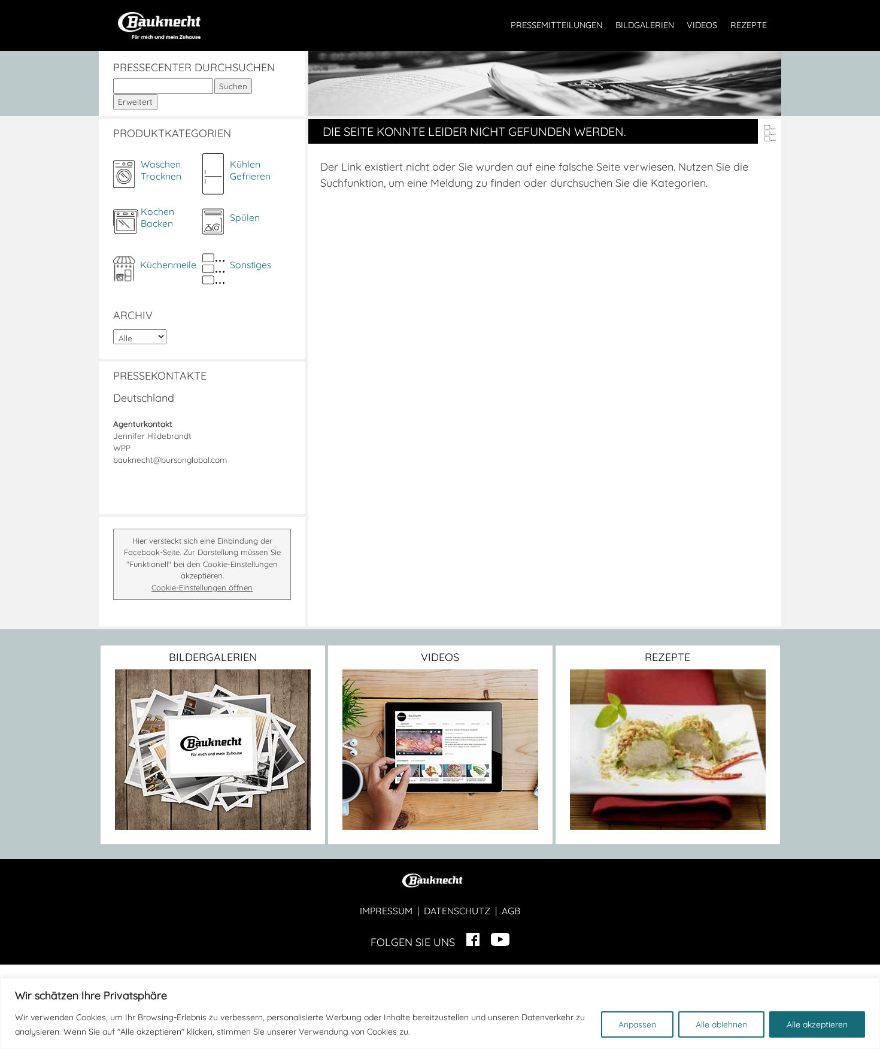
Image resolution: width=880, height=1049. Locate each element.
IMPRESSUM (386, 911)
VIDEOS (702, 25)
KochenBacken (157, 217)
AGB (511, 911)
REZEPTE (748, 25)
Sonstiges (250, 265)
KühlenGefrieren (250, 170)
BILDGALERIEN (644, 25)
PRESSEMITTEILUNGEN (556, 25)
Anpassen (637, 1024)
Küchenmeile (168, 265)
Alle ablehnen (721, 1024)
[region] (440, 1013)
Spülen (245, 217)
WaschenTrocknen (161, 170)
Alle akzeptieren (817, 1024)
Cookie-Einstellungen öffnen (202, 587)
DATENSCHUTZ (457, 911)
